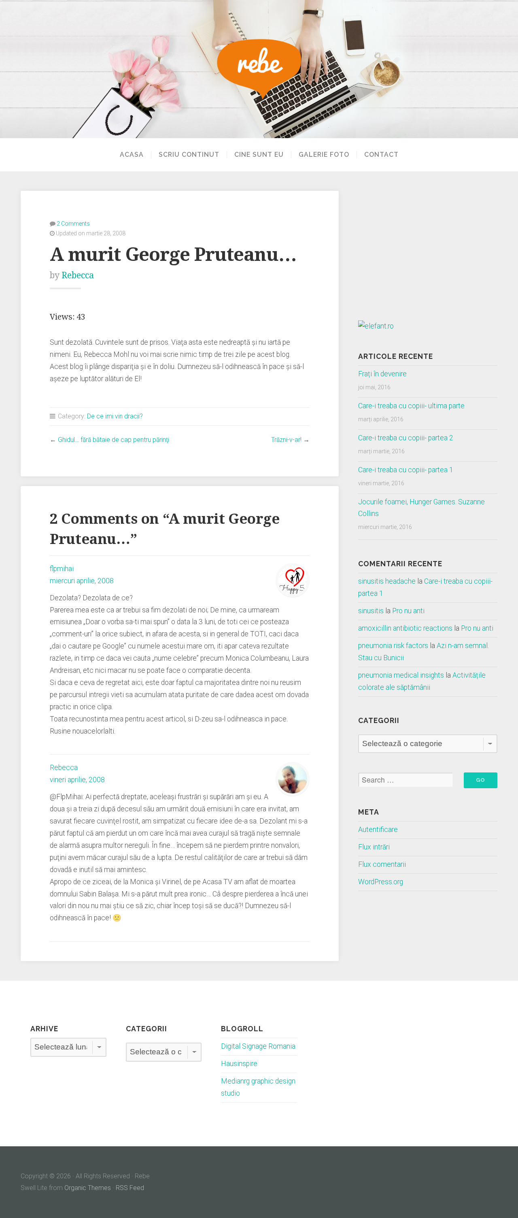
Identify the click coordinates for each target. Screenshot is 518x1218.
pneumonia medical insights (401, 675)
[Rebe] (259, 69)
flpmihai (62, 569)
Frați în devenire (382, 374)
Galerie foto (324, 154)
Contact (381, 154)
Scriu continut (189, 154)
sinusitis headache (387, 581)
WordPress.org (380, 882)
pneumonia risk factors (393, 646)
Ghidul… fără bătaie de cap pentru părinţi (113, 440)
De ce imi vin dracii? (115, 416)
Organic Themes (87, 1188)
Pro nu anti (408, 611)
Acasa (132, 154)
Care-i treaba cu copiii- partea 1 (405, 470)
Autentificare (378, 830)
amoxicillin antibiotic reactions (405, 628)
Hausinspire (239, 1064)
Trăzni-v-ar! (286, 440)
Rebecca (78, 275)
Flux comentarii (382, 864)
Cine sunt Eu (259, 154)
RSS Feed (130, 1188)
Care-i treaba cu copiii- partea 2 (405, 438)
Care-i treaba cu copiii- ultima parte (411, 406)
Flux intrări (374, 847)
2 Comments (73, 223)
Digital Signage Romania (258, 1046)
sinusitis (371, 611)
